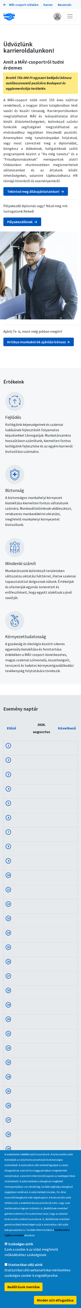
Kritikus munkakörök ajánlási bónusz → (38, 342)
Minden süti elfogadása (55, 1300)
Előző (11, 728)
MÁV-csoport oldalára (23, 5)
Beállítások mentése (23, 1287)
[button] (57, 16)
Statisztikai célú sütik (25, 1264)
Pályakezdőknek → (22, 222)
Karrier (48, 5)
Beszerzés (64, 5)
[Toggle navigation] (70, 16)
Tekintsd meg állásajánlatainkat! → (35, 191)
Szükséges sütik (20, 1244)
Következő (67, 728)
